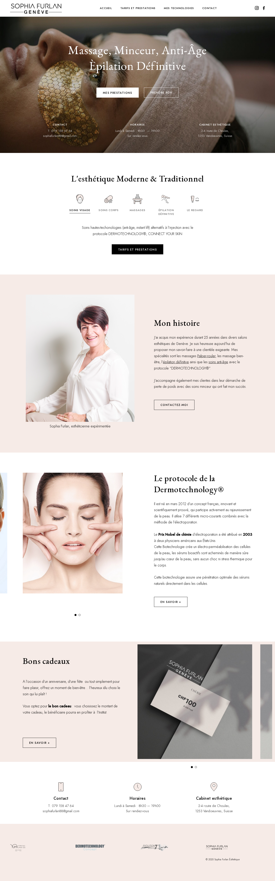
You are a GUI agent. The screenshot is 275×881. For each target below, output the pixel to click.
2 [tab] (81, 616)
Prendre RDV (161, 93)
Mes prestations (117, 93)
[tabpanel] (74, 533)
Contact (209, 8)
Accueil (106, 8)
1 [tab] (76, 616)
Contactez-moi (174, 405)
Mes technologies (179, 8)
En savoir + (170, 602)
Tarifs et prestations (137, 8)
